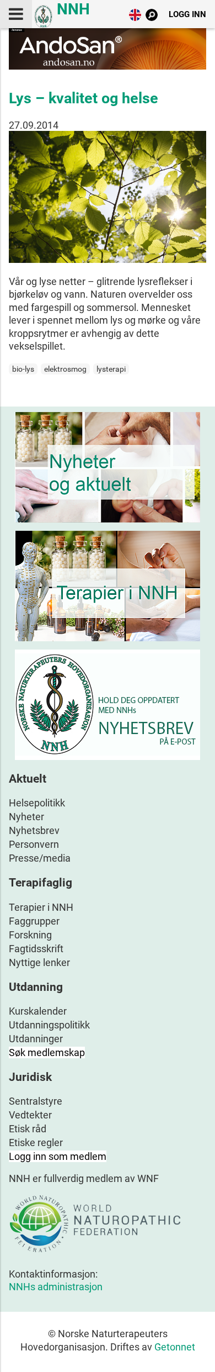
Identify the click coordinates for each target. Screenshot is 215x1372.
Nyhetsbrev (34, 830)
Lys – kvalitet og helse (83, 98)
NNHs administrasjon (56, 1286)
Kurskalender (38, 1011)
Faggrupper (34, 921)
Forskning (30, 935)
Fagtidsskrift (36, 948)
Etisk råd (27, 1128)
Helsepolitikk (37, 803)
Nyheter (26, 816)
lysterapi (111, 369)
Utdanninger (36, 1038)
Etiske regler (36, 1142)
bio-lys (23, 369)
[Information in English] (135, 17)
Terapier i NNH (41, 907)
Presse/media (40, 858)
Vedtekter (30, 1115)
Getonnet (174, 1347)
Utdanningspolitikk (49, 1025)
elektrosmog (65, 369)
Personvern (34, 844)
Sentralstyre (35, 1101)
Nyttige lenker (39, 962)
